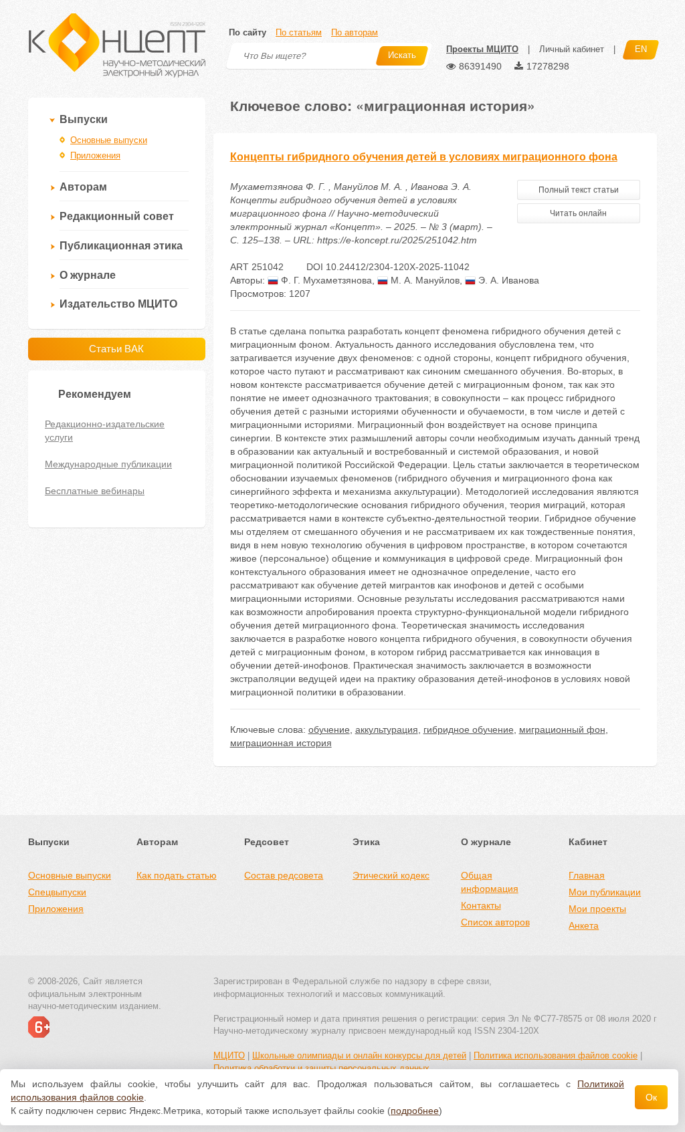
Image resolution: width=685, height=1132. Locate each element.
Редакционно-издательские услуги (105, 431)
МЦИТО (229, 1055)
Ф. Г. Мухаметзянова (325, 280)
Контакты (481, 905)
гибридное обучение (468, 729)
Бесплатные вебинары (94, 490)
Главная (587, 875)
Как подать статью (176, 875)
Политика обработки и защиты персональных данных (321, 1068)
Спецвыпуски (57, 892)
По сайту (247, 32)
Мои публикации (605, 892)
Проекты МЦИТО (482, 49)
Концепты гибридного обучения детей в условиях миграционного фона (423, 156)
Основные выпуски (108, 140)
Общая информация (489, 882)
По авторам (354, 32)
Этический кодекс (391, 875)
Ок (651, 1097)
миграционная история (281, 743)
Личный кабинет (571, 49)
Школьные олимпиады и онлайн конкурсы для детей (359, 1055)
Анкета (584, 925)
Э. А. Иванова (507, 280)
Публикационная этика (121, 245)
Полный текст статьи (579, 190)
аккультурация (386, 729)
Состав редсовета (283, 875)
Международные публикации (108, 464)
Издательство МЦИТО (118, 304)
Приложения (95, 155)
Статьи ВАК (116, 348)
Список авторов (495, 922)
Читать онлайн (578, 213)
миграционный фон (562, 729)
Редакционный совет (117, 216)
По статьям (299, 32)
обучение (329, 729)
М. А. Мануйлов (424, 280)
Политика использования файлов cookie (556, 1055)
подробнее (415, 1110)
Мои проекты (597, 908)
